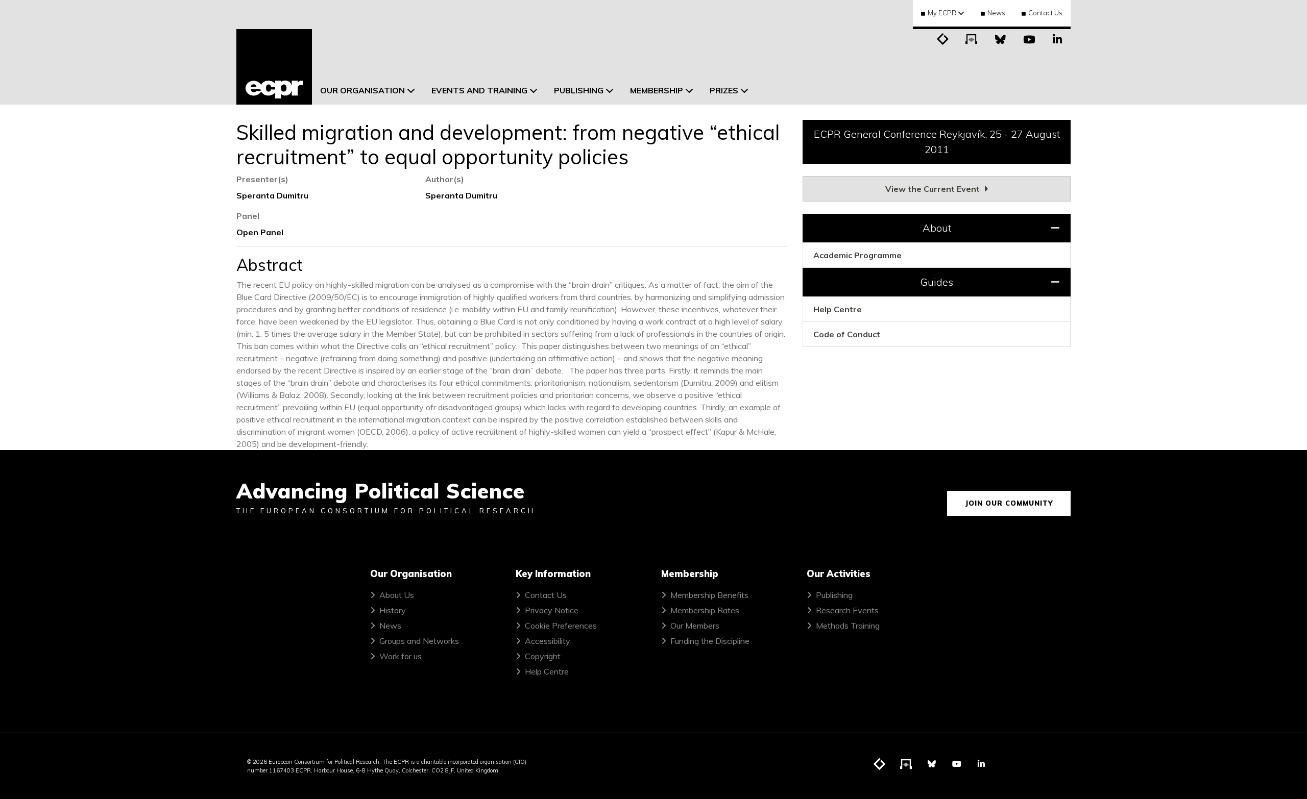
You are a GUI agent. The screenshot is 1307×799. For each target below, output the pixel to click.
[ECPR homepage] (274, 67)
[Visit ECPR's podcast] (971, 38)
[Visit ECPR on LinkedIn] (1057, 38)
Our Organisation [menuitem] (362, 90)
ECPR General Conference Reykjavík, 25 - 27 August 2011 (937, 142)
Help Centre (837, 309)
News (996, 13)
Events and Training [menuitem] (479, 90)
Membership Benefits (709, 595)
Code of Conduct (846, 334)
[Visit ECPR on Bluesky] (1000, 38)
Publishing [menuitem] (578, 90)
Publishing (834, 595)
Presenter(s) (262, 179)
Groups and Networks (419, 641)
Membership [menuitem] (656, 90)
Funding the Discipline (709, 641)
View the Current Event (933, 189)
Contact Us (1045, 13)
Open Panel (259, 232)
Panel (247, 216)
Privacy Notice (551, 610)
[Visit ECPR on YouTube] (1028, 38)
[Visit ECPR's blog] (943, 38)
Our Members (694, 625)
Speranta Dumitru (272, 195)
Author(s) (444, 179)
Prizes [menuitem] (724, 90)
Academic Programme (857, 255)
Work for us (400, 656)
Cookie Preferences (561, 625)
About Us (396, 595)
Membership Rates (704, 610)
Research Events (847, 610)
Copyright (543, 656)
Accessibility (547, 641)
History (392, 610)
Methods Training (848, 625)
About (937, 227)
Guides (936, 282)
